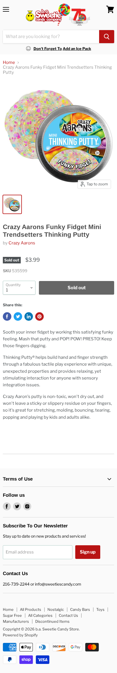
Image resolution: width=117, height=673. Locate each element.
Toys (100, 609)
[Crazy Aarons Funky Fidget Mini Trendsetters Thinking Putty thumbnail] (12, 204)
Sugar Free (12, 615)
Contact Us (68, 615)
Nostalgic (55, 609)
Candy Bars (80, 609)
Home (9, 62)
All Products (30, 609)
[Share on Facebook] (7, 316)
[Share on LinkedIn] (28, 316)
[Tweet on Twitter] (18, 316)
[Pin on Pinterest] (39, 316)
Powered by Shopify (20, 635)
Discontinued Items (52, 621)
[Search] (106, 36)
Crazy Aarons (22, 243)
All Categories (40, 615)
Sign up (88, 552)
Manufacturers (16, 621)
